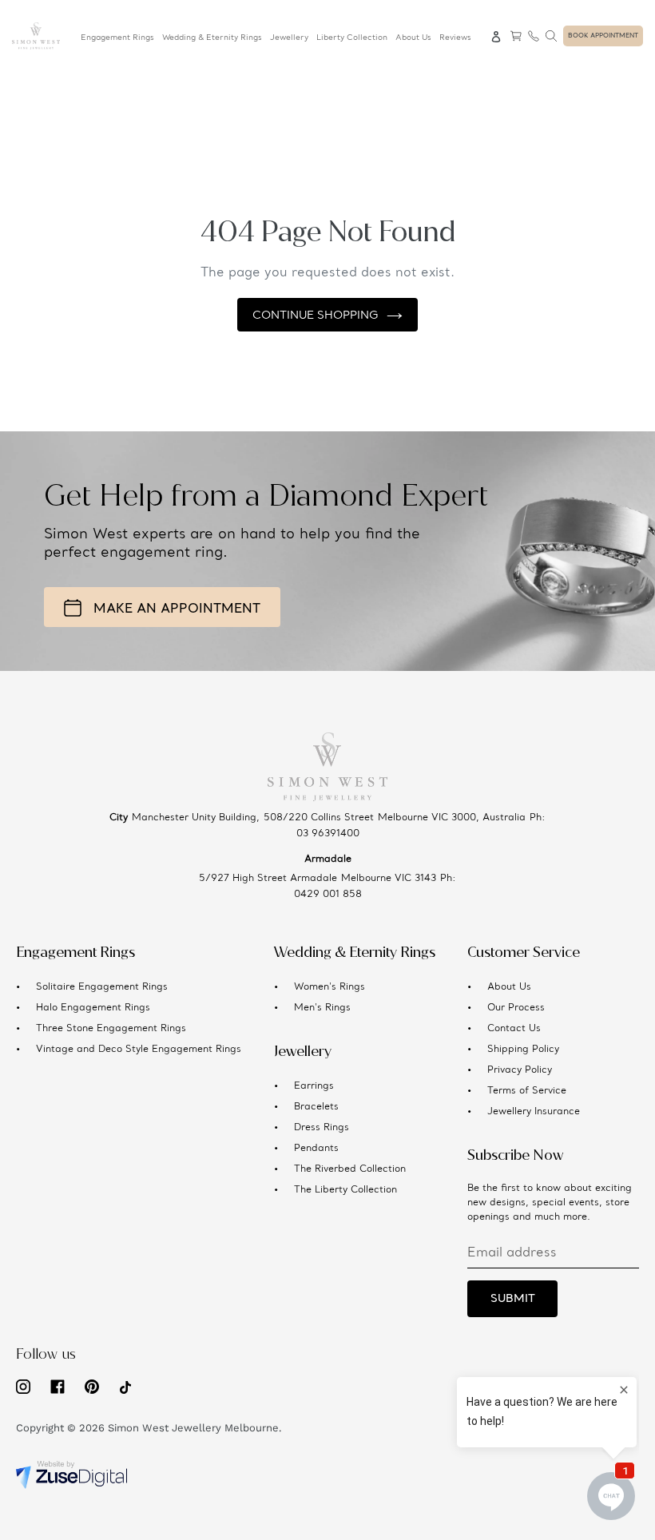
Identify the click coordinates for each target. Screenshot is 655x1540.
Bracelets (316, 1107)
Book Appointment (603, 36)
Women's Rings (329, 987)
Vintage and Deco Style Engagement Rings (138, 1049)
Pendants (316, 1148)
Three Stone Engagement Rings (111, 1029)
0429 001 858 (328, 894)
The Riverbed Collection (350, 1169)
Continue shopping (315, 315)
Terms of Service (526, 1091)
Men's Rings (322, 1008)
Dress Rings (321, 1128)
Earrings (314, 1086)
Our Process (516, 1008)
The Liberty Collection (345, 1190)
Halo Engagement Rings (93, 1008)
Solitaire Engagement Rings (102, 987)
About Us (509, 987)
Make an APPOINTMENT (176, 609)
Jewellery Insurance (533, 1112)
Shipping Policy (523, 1049)
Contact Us (514, 1029)
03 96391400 (327, 834)
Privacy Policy (519, 1070)
